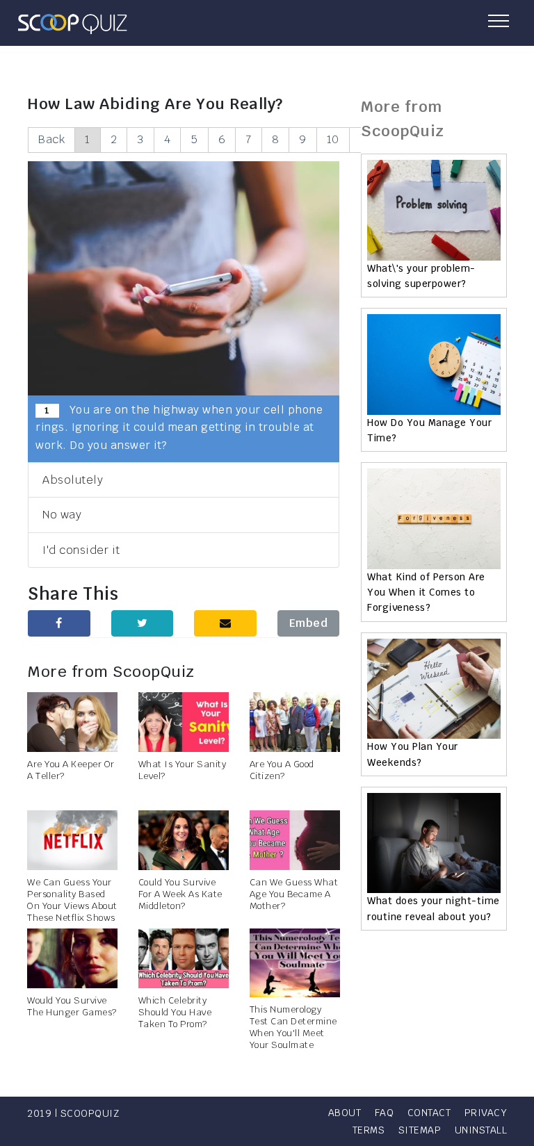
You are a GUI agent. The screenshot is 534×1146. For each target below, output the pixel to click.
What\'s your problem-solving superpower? (421, 276)
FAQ (384, 1112)
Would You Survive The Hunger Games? (72, 1006)
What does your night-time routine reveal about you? (433, 908)
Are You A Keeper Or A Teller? (71, 770)
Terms (369, 1130)
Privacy (486, 1112)
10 (333, 139)
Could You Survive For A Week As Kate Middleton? (180, 894)
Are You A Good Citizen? (282, 770)
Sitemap (420, 1130)
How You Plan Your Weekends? (412, 754)
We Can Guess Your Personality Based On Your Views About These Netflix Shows (72, 900)
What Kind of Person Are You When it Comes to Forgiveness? (426, 592)
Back (51, 139)
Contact (429, 1112)
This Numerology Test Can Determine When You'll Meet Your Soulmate (293, 1027)
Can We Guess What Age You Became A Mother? (294, 894)
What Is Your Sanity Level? (182, 770)
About (345, 1112)
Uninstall (481, 1130)
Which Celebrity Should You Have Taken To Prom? (175, 1012)
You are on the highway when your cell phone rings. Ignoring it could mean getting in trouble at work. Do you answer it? (179, 427)
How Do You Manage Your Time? (429, 430)
